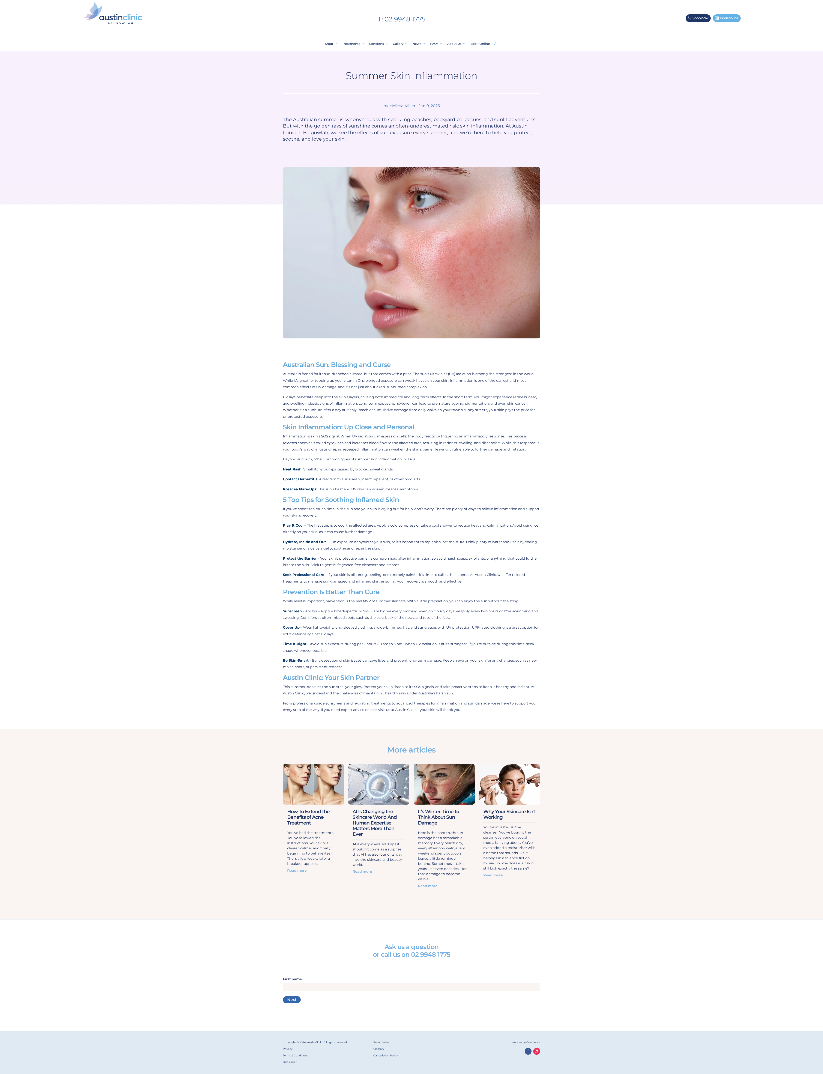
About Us (454, 44)
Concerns (376, 44)
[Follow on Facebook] (528, 1051)
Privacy (288, 1048)
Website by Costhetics (526, 1042)
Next (291, 999)
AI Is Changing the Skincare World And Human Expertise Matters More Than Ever (375, 823)
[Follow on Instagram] (536, 1051)
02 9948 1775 (404, 19)
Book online (729, 18)
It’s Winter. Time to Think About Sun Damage (438, 817)
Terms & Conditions (295, 1055)
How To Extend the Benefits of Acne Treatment (308, 817)
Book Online (480, 44)
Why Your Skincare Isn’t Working (509, 814)
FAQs (434, 44)
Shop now (700, 18)
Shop (329, 44)
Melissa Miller (402, 106)
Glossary (378, 1048)
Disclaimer (290, 1061)
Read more (297, 870)
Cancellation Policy (385, 1055)
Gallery (398, 44)
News (417, 44)
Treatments (351, 44)
